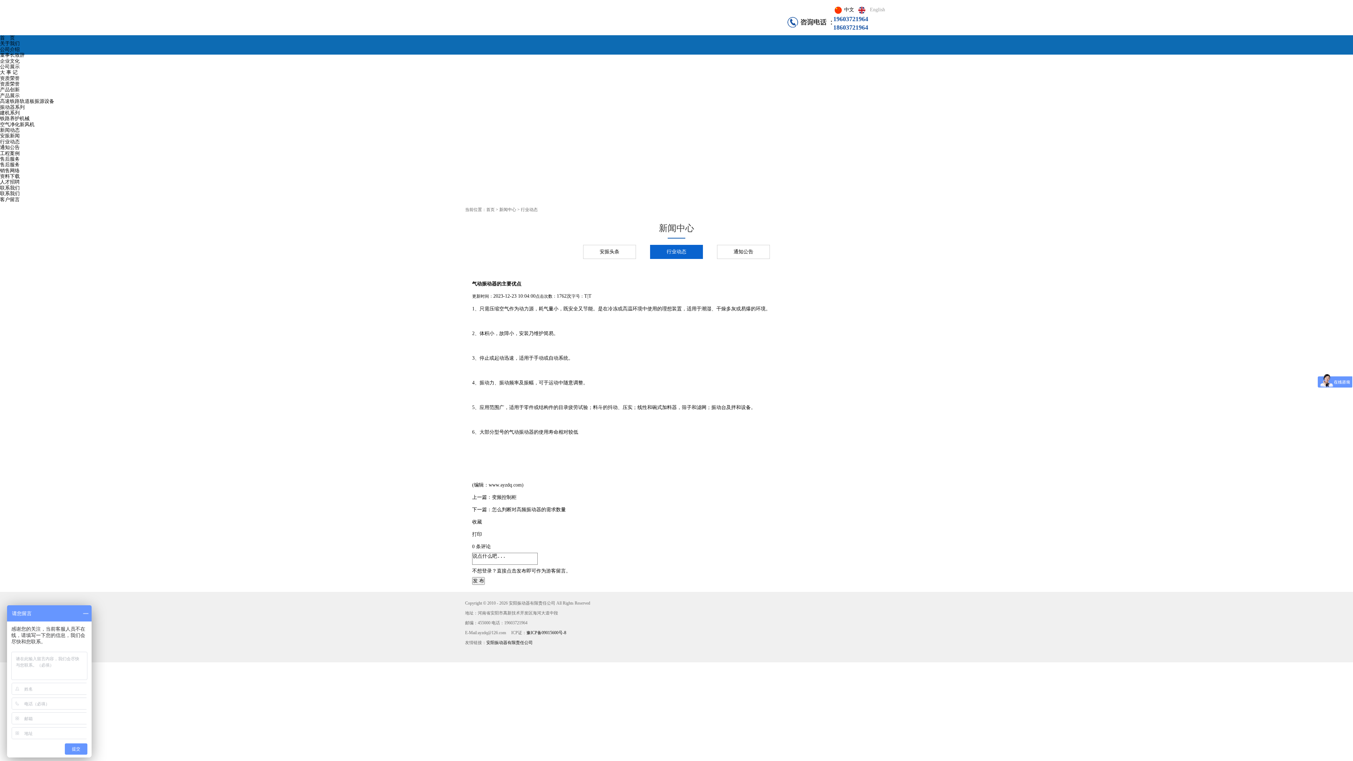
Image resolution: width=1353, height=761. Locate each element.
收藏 (477, 522)
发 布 (478, 580)
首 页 (7, 38)
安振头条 (609, 251)
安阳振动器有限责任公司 (511, 642)
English (877, 9)
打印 (477, 534)
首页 (490, 209)
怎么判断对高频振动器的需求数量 (529, 509)
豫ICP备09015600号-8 (546, 632)
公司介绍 (10, 49)
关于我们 (10, 43)
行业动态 (676, 251)
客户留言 (10, 199)
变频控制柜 (504, 497)
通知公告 (743, 251)
